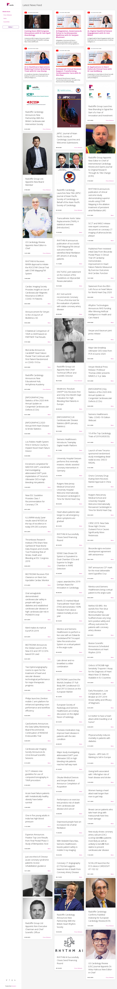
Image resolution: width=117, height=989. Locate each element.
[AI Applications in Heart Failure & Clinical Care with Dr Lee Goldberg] (100, 58)
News (5, 18)
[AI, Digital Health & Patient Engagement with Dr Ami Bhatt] (100, 22)
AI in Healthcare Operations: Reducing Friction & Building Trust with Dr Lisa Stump (37, 69)
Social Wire (6, 22)
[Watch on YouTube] (25, 12)
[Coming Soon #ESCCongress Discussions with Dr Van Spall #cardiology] (36, 22)
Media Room (6, 11)
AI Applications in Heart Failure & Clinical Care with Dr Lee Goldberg (100, 69)
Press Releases (7, 15)
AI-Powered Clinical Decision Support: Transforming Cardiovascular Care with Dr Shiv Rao (68, 72)
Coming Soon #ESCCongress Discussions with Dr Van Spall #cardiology (37, 33)
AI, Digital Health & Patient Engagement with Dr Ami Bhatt (100, 33)
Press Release (47, 129)
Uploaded (30, 12)
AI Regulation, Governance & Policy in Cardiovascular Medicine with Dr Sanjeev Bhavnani (69, 34)
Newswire (13, 986)
